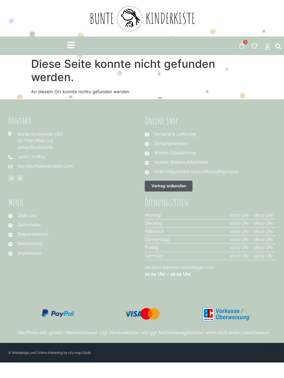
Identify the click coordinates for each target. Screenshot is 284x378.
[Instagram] (20, 178)
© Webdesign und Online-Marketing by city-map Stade (49, 353)
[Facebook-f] (11, 178)
